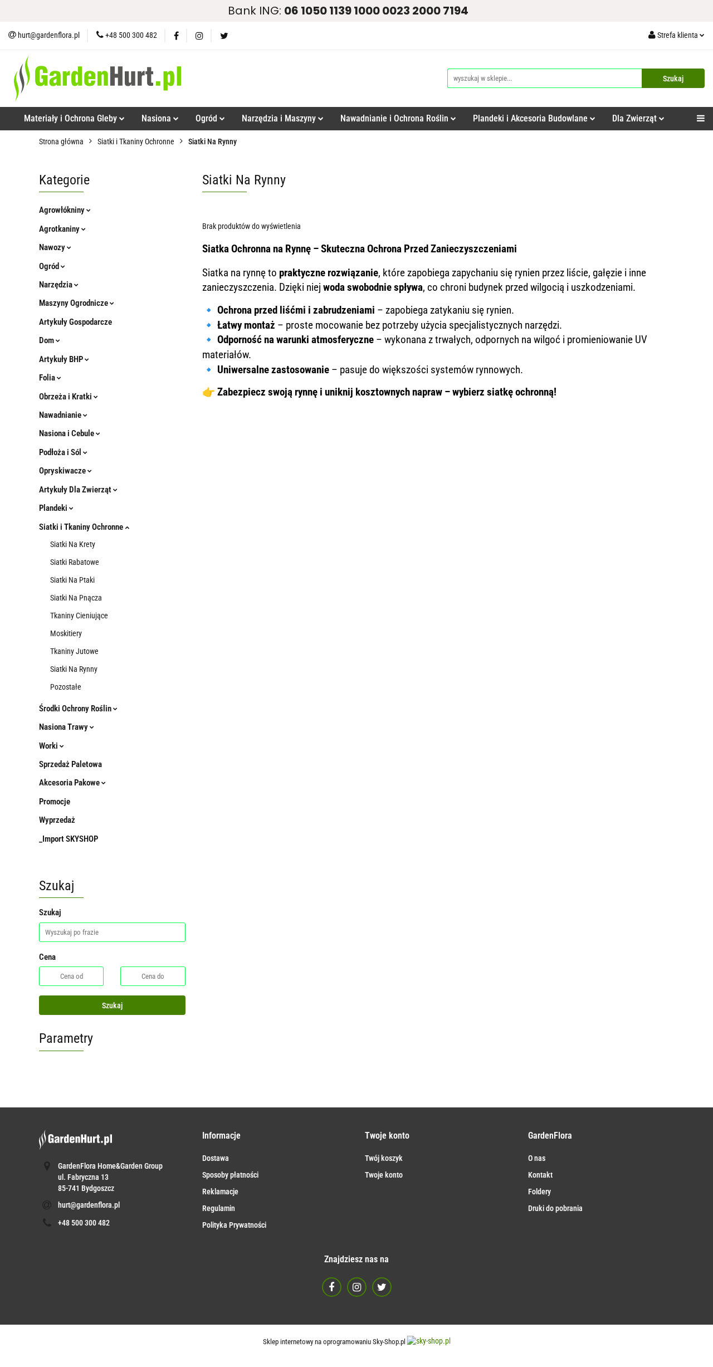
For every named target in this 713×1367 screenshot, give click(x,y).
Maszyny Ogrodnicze (74, 303)
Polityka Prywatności (234, 1224)
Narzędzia (56, 285)
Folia (48, 378)
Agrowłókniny (62, 210)
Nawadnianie (61, 415)
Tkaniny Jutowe (74, 651)
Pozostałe (65, 686)
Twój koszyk (384, 1158)
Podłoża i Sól (61, 452)
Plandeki (54, 508)
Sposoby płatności (230, 1174)
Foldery (539, 1191)
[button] (221, 1136)
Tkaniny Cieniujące (79, 615)
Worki (49, 746)
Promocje (54, 802)
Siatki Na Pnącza (76, 597)
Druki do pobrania (555, 1208)
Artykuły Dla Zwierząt (76, 490)
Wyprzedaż (57, 820)
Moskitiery (66, 633)
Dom (47, 340)
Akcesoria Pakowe (70, 783)
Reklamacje (220, 1191)
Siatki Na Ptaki (72, 579)
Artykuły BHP (62, 359)
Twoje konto (384, 1174)
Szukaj (112, 1005)
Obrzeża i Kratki (66, 397)
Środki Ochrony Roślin (76, 709)
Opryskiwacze (63, 471)
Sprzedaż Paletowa (70, 764)
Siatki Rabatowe (74, 562)
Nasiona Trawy (64, 727)
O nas (536, 1158)
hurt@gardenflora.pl (89, 1204)
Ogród (50, 266)
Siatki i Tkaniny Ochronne (82, 527)
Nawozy (53, 247)
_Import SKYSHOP (68, 839)
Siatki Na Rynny (73, 669)
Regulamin (218, 1208)
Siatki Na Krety (72, 544)
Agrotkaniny (60, 229)
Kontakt (540, 1174)
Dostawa (215, 1158)
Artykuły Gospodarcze (75, 322)
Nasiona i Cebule (67, 433)
